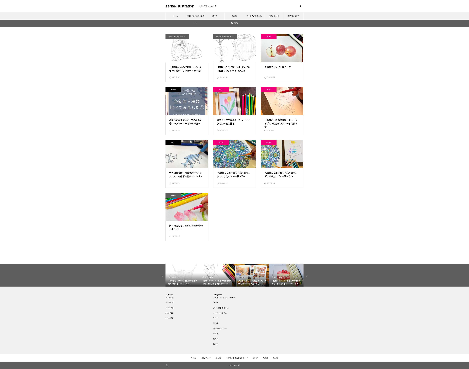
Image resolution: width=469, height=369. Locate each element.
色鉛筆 (234, 16)
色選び (215, 339)
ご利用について (294, 16)
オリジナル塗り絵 (220, 313)
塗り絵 (268, 37)
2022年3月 (169, 313)
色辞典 (215, 333)
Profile (175, 16)
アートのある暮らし (254, 16)
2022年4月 (169, 308)
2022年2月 (169, 318)
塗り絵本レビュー (220, 328)
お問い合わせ (274, 16)
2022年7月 (169, 298)
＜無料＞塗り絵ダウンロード (195, 17)
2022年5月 (169, 303)
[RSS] (167, 365)
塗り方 (214, 16)
